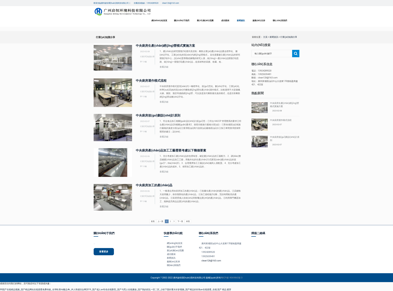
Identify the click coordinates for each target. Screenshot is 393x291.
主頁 (265, 37)
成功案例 (225, 20)
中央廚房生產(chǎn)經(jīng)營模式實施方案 (165, 45)
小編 (145, 62)
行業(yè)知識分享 (288, 37)
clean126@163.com (211, 260)
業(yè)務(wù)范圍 (205, 20)
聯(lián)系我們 (280, 20)
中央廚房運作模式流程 (151, 80)
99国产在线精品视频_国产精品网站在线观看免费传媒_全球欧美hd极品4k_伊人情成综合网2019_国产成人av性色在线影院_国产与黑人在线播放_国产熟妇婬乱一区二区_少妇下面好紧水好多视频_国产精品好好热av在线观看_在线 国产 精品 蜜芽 (115, 289)
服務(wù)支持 (259, 20)
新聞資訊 (241, 20)
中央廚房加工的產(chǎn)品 (154, 185)
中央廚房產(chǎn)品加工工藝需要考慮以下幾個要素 (171, 150)
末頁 (188, 221)
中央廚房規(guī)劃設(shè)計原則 (158, 115)
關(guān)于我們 (181, 20)
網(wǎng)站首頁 (159, 20)
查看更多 (103, 251)
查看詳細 (164, 67)
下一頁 (180, 221)
